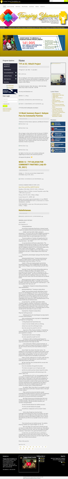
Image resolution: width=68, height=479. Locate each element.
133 (45, 446)
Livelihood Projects (8, 75)
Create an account (6, 110)
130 (36, 446)
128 (30, 446)
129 (33, 446)
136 (26, 448)
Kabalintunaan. (25, 210)
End (32, 448)
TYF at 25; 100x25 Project (30, 64)
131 (39, 446)
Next (29, 448)
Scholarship (6, 82)
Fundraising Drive (7, 69)
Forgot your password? (7, 108)
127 (27, 446)
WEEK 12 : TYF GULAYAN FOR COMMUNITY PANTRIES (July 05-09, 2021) (33, 164)
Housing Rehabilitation (8, 72)
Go (66, 1)
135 (23, 448)
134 (20, 448)
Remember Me (6, 104)
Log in (5, 106)
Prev (24, 446)
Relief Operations (7, 79)
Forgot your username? (7, 109)
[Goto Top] (64, 470)
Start (21, 446)
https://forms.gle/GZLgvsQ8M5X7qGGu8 (29, 187)
